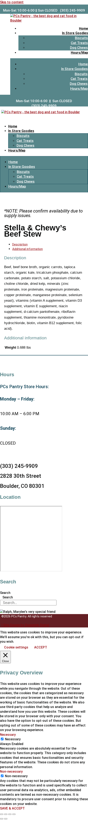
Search (5, 593)
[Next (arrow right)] (5, 818)
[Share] (9, 814)
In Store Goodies (75, 33)
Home (83, 28)
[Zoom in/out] (1, 814)
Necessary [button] (8, 735)
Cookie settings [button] (16, 647)
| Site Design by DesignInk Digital (25, 625)
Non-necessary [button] (11, 771)
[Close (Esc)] (14, 814)
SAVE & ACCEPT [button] (12, 808)
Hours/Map (79, 53)
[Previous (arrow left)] (1, 818)
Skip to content (12, 2)
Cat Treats (79, 43)
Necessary (13, 739)
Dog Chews (79, 48)
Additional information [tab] (27, 249)
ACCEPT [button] (40, 647)
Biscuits (81, 38)
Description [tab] (20, 244)
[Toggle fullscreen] (5, 814)
